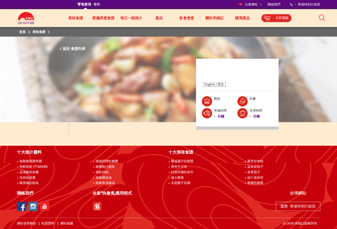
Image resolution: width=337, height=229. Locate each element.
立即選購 (282, 18)
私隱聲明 (48, 223)
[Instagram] (33, 206)
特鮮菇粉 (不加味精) (33, 166)
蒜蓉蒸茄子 (255, 166)
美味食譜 (75, 18)
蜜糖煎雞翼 (255, 183)
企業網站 (251, 4)
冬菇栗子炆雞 (180, 183)
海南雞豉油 (104, 177)
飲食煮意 (187, 18)
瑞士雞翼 (177, 177)
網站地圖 (67, 223)
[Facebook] (21, 206)
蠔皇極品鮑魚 (29, 183)
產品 (159, 18)
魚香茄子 (253, 172)
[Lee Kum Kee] (26, 20)
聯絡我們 (274, 4)
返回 (67, 49)
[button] (322, 18)
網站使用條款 (26, 223)
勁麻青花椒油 (105, 183)
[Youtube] (44, 206)
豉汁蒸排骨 (255, 177)
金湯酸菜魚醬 (29, 172)
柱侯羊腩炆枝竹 (182, 172)
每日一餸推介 (131, 18)
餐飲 (97, 4)
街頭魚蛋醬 (27, 177)
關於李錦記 (214, 18)
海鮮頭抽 (102, 172)
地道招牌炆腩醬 (107, 161)
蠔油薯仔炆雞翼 (182, 161)
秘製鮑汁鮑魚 (105, 166)
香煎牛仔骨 (179, 166)
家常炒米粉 (255, 161)
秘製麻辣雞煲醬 (30, 161)
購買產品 (242, 18)
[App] (97, 206)
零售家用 (84, 4)
